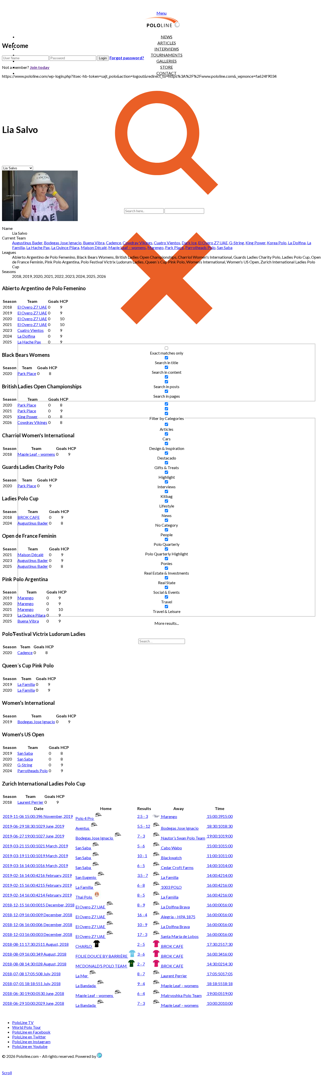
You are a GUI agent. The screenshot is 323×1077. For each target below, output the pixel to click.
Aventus (82, 828)
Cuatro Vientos (167, 242)
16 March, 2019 (35, 865)
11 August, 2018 (36, 944)
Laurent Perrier (30, 802)
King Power (255, 242)
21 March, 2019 (35, 845)
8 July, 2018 (32, 973)
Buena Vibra (93, 242)
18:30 (219, 826)
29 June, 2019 (33, 826)
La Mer (82, 975)
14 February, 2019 (37, 895)
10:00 (219, 1003)
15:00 (219, 816)
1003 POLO (171, 887)
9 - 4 (141, 983)
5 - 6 (141, 845)
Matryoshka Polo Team (181, 995)
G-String (236, 242)
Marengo (155, 247)
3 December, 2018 (37, 934)
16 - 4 (142, 914)
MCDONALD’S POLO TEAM (101, 965)
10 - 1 (142, 855)
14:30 (219, 963)
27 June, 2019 (33, 835)
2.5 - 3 (142, 816)
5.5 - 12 (143, 826)
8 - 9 (141, 904)
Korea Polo (276, 242)
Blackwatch (171, 857)
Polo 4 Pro (84, 818)
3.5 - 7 (142, 875)
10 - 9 (142, 924)
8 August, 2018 (34, 963)
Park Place (174, 247)
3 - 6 (141, 954)
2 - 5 (141, 944)
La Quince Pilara (65, 247)
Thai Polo (84, 897)
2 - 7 (141, 963)
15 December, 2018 (38, 904)
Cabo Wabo (171, 847)
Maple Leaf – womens (127, 247)
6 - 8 (141, 885)
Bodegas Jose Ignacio (63, 242)
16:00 (219, 885)
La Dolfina (297, 242)
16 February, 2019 (37, 875)
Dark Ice (189, 242)
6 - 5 (141, 865)
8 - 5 (141, 895)
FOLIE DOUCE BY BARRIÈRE (101, 956)
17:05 (219, 973)
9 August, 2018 (34, 954)
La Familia (26, 684)
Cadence (113, 242)
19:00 (219, 835)
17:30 (219, 944)
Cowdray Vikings (137, 242)
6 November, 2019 (38, 816)
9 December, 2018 (37, 914)
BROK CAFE (28, 517)
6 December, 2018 (37, 924)
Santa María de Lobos (180, 936)
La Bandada (85, 985)
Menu (161, 13)
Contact (166, 73)
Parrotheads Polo (200, 247)
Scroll (7, 1072)
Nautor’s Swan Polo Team (183, 838)
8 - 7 (141, 973)
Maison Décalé (94, 247)
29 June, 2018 (33, 1003)
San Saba (224, 247)
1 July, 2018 (32, 983)
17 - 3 (142, 934)
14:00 (219, 865)
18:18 (219, 983)
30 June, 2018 (33, 993)
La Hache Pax (38, 247)
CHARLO (84, 946)
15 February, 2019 (37, 885)
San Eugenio (86, 877)
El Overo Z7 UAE (213, 242)
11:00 (219, 855)
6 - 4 (141, 993)
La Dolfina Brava (175, 906)
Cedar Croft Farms (177, 867)
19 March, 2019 (35, 855)
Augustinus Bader (27, 242)
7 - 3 (141, 835)
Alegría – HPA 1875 (178, 916)
